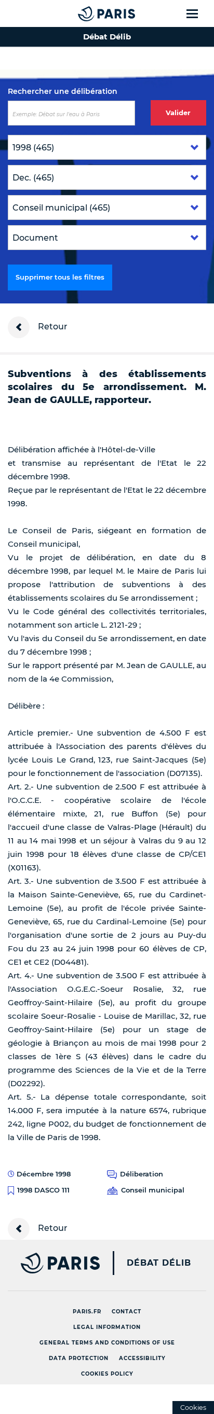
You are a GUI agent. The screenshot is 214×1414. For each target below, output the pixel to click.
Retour (52, 326)
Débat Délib (159, 1263)
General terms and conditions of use (107, 1342)
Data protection (79, 1358)
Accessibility (142, 1358)
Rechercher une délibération (62, 91)
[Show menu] (198, 13)
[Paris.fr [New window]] (50, 1263)
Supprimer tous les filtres (60, 277)
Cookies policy (107, 1373)
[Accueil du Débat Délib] (85, 13)
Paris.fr (87, 1311)
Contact (126, 1311)
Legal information (107, 1327)
